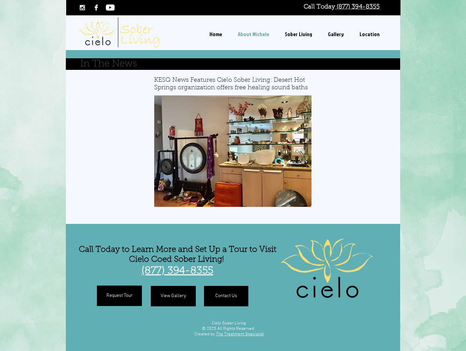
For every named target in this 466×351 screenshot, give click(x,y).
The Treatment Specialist (240, 334)
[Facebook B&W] (96, 7)
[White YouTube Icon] (110, 7)
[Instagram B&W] (82, 7)
